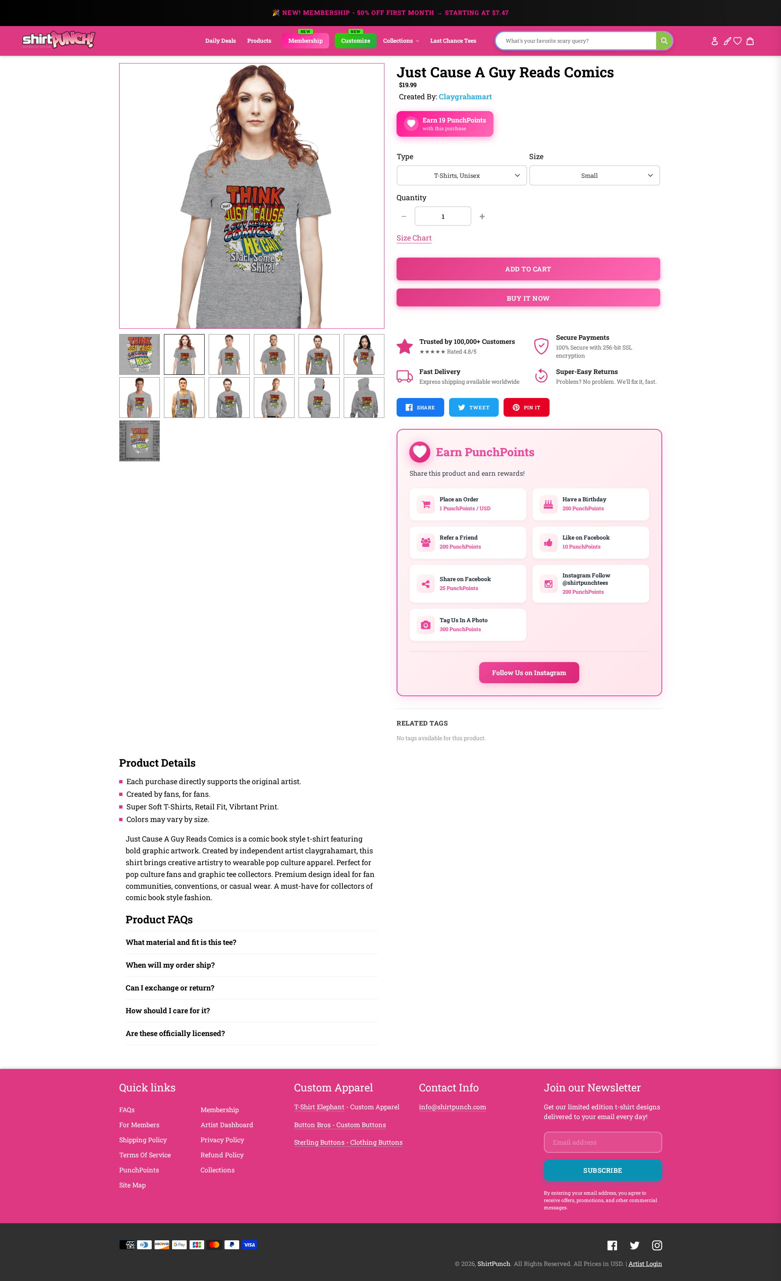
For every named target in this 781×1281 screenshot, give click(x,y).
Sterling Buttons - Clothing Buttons (348, 1142)
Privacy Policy (222, 1139)
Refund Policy (222, 1154)
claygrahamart (465, 96)
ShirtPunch (494, 1263)
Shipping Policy (143, 1139)
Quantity (411, 197)
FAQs (127, 1109)
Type (405, 156)
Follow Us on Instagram (529, 672)
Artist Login (645, 1263)
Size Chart (414, 238)
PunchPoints (139, 1169)
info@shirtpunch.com (452, 1106)
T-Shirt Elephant (319, 1106)
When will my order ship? (170, 965)
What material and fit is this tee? (181, 942)
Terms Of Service (145, 1154)
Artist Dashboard (227, 1124)
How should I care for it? (168, 1010)
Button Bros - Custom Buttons (340, 1124)
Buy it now (528, 298)
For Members (139, 1124)
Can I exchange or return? (170, 987)
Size (536, 156)
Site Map (132, 1184)
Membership (220, 1109)
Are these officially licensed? (175, 1033)
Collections (218, 1169)
